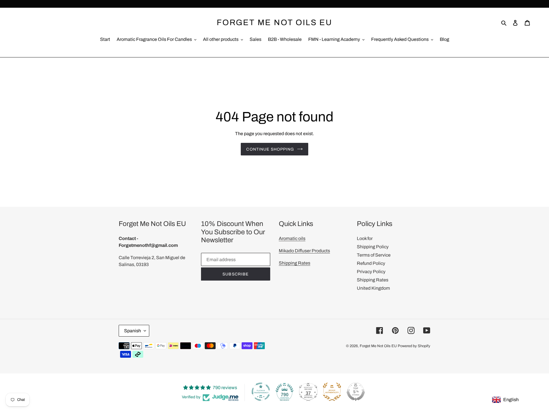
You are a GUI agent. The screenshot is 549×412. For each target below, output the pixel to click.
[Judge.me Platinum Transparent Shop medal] (261, 392)
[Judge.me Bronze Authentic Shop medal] (332, 392)
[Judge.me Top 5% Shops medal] (356, 392)
